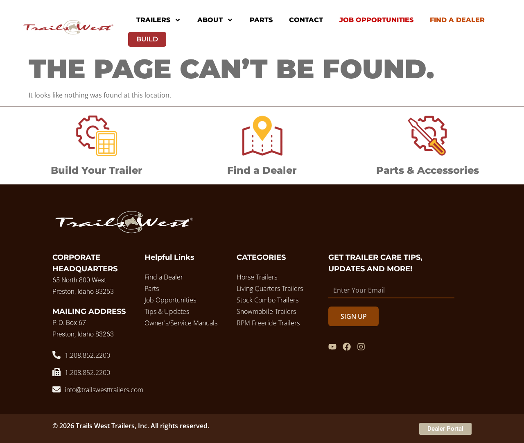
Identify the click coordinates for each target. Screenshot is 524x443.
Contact (306, 20)
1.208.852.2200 (87, 355)
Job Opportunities (376, 20)
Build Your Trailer (96, 170)
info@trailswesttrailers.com (104, 389)
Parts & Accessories (427, 170)
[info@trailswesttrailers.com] (56, 389)
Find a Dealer (262, 170)
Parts (261, 20)
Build (147, 39)
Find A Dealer (457, 20)
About (210, 20)
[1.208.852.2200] (56, 355)
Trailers (153, 20)
